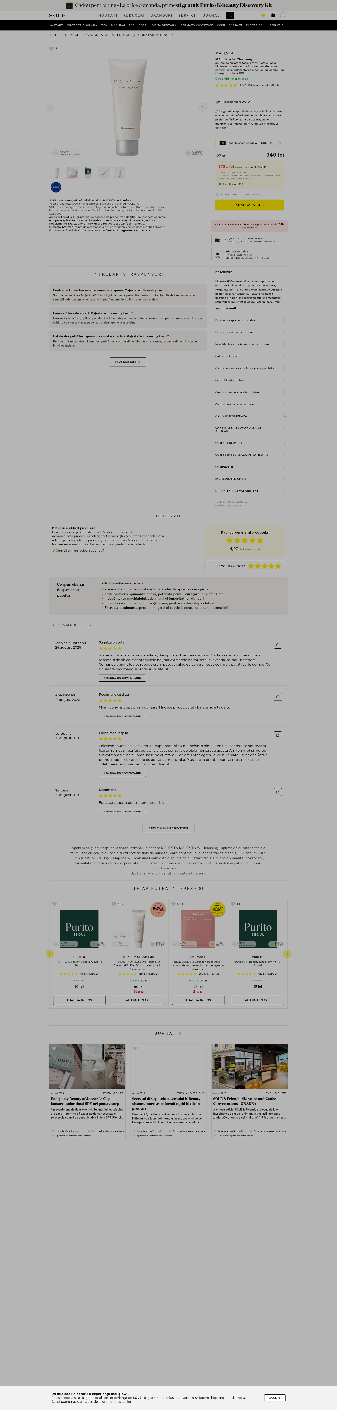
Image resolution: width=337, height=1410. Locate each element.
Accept (275, 1397)
